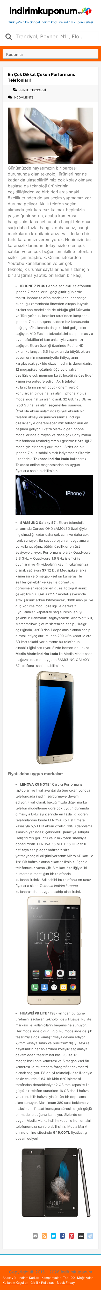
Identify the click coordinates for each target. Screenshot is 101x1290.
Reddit (90, 1236)
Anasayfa (9, 1278)
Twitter (54, 1236)
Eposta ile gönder (36, 1236)
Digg (81, 1236)
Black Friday (66, 1283)
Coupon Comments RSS (45, 1236)
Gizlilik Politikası (42, 1283)
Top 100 (69, 1278)
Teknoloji (38, 90)
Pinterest (72, 1236)
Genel (24, 90)
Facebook (63, 1236)
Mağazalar (85, 1278)
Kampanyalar (51, 1278)
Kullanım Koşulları (15, 1283)
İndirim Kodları (29, 1278)
